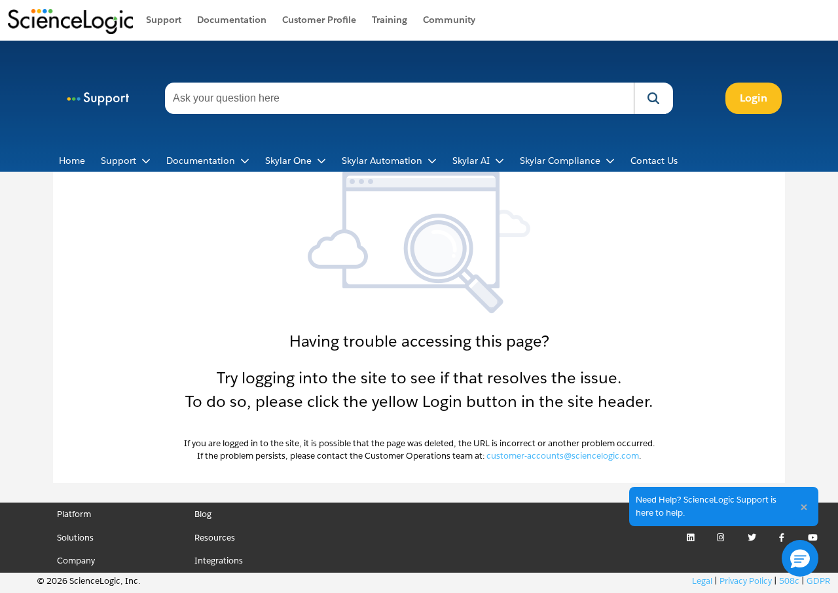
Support (163, 20)
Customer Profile (319, 20)
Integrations (218, 560)
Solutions (75, 537)
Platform (74, 514)
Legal (702, 580)
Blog (202, 514)
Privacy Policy (746, 580)
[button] (653, 98)
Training (389, 20)
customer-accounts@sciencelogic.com (562, 455)
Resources (214, 537)
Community (449, 20)
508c (789, 580)
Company (76, 560)
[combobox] (399, 98)
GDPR (818, 580)
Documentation (231, 20)
